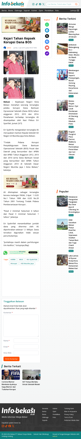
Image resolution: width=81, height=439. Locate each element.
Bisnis (10, 10)
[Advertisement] (21, 281)
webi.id (55, 436)
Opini (41, 10)
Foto (57, 10)
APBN (12, 259)
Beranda (45, 408)
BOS (21, 259)
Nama (6, 340)
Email (6, 347)
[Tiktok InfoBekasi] (37, 4)
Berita (4, 10)
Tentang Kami (69, 408)
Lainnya (73, 10)
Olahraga (18, 10)
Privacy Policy (69, 414)
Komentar (8, 312)
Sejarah (27, 10)
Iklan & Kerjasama (70, 411)
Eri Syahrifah (32, 259)
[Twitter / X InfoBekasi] (43, 4)
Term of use (68, 417)
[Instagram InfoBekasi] (33, 4)
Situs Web (7, 353)
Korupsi (13, 263)
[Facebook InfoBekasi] (40, 4)
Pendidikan (49, 10)
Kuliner (34, 10)
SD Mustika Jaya (27, 263)
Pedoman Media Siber (71, 420)
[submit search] (76, 4)
